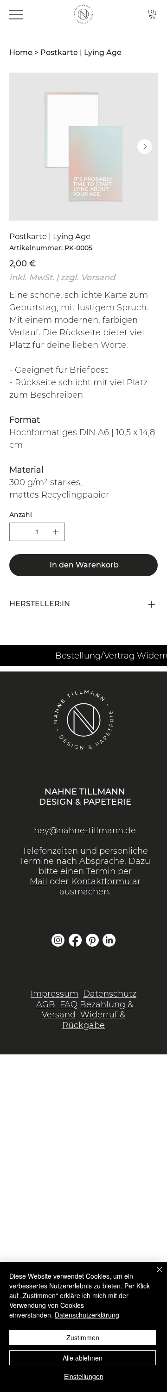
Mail (38, 881)
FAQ (68, 1004)
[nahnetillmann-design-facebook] (75, 940)
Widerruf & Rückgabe (93, 1020)
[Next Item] (144, 146)
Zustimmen (82, 1337)
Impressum (54, 994)
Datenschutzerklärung (87, 1314)
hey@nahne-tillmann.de (85, 830)
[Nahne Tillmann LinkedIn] (109, 940)
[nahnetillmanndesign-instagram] (57, 940)
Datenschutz (109, 994)
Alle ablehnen (83, 1357)
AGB (45, 1004)
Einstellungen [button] (83, 1376)
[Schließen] (154, 1275)
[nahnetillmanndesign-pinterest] (92, 940)
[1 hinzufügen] (55, 532)
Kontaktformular (106, 881)
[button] (152, 14)
